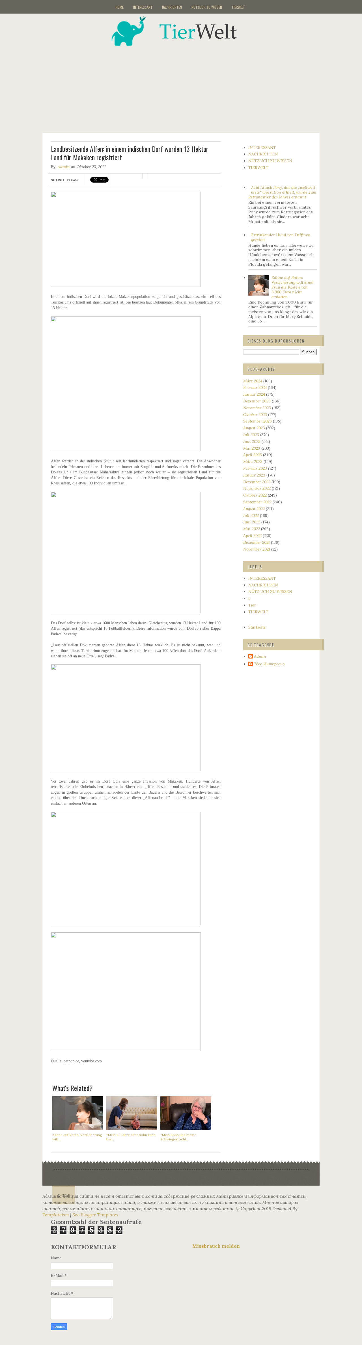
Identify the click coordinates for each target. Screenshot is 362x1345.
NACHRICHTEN (172, 7)
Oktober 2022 (255, 495)
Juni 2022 (251, 522)
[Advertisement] (188, 85)
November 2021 (256, 549)
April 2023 (252, 454)
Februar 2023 (255, 468)
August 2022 (254, 508)
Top (66, 1195)
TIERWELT (238, 7)
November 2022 (257, 488)
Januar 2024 (254, 394)
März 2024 (252, 381)
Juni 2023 (251, 441)
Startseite (257, 627)
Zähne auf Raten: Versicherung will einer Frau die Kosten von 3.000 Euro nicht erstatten (293, 287)
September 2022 (257, 501)
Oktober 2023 (255, 414)
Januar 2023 (254, 475)
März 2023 (252, 461)
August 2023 (254, 427)
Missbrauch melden (216, 1246)
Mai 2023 (251, 448)
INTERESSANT (142, 7)
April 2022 (252, 535)
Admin (64, 166)
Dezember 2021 (256, 542)
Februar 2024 (255, 387)
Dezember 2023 (257, 401)
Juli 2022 (251, 515)
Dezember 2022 (256, 481)
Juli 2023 (251, 434)
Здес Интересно (269, 664)
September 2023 (257, 421)
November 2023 (257, 407)
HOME (120, 7)
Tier (252, 605)
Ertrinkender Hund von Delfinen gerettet (281, 237)
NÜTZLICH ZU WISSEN (206, 7)
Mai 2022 (251, 528)
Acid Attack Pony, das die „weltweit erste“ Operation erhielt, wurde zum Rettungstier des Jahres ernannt (282, 192)
